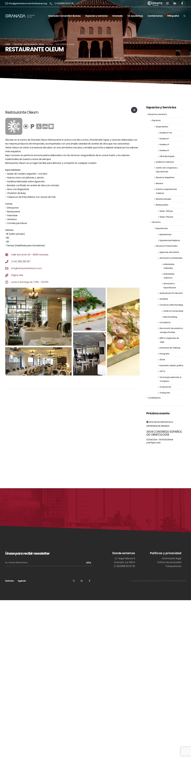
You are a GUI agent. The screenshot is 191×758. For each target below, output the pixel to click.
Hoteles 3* (164, 150)
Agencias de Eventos (169, 252)
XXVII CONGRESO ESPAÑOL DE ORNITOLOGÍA (164, 433)
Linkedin (81, 580)
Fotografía (164, 353)
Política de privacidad (169, 562)
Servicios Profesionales (166, 245)
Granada (117, 15)
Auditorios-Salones (165, 162)
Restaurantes (162, 204)
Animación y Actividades (171, 258)
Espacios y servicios (96, 15)
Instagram (73, 580)
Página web (17, 275)
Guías (162, 359)
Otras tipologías (167, 156)
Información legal (171, 558)
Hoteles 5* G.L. (166, 132)
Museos (159, 183)
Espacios (156, 120)
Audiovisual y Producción (171, 293)
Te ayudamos (135, 15)
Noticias (9, 580)
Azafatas (164, 298)
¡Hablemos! (168, 507)
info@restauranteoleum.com (26, 268)
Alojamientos (162, 126)
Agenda (22, 580)
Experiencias (162, 228)
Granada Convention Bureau (64, 15)
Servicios (156, 222)
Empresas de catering (170, 347)
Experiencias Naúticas (170, 240)
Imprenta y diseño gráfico (171, 365)
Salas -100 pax (166, 211)
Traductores (165, 386)
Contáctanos (155, 15)
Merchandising (170, 316)
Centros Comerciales (173, 311)
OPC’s (162, 371)
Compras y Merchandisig (171, 304)
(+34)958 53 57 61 (64, 3)
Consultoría (165, 322)
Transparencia (173, 566)
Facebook (89, 580)
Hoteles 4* (164, 144)
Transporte (165, 392)
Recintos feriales (163, 199)
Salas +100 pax (166, 216)
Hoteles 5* (164, 138)
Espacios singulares (165, 177)
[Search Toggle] (184, 16)
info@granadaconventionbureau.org (28, 3)
